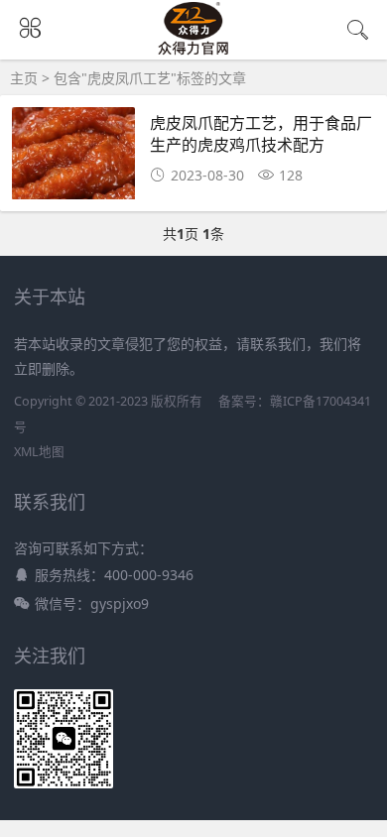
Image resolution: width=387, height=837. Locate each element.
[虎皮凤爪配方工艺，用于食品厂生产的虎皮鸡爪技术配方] (74, 159)
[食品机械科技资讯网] (193, 51)
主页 (24, 77)
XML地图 (39, 451)
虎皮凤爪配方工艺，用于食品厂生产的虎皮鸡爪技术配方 (261, 133)
